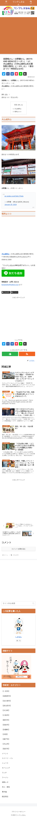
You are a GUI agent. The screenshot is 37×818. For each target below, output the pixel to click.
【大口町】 (6, 710)
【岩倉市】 (6, 725)
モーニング (6, 768)
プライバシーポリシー (18, 811)
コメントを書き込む (18, 549)
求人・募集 (6, 787)
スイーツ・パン (7, 758)
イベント (15, 292)
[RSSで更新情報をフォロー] (27, 354)
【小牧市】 (6, 715)
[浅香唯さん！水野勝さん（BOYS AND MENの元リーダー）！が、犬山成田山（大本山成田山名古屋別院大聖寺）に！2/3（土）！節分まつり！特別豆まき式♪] (12, 74)
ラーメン (5, 777)
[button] (25, 74)
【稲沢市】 (6, 749)
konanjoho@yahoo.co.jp (10, 284)
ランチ (4, 772)
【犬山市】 (7, 292)
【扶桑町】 (6, 729)
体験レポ (5, 782)
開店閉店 (5, 796)
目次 (15, 105)
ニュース (5, 763)
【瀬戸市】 (6, 739)
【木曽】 (5, 734)
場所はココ (17, 111)
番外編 (4, 792)
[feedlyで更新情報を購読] (10, 354)
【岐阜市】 (6, 720)
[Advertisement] (18, 35)
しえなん (18, 637)
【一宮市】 (6, 691)
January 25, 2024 (11, 204)
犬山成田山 (17, 108)
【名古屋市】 (6, 701)
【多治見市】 (6, 705)
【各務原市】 (6, 696)
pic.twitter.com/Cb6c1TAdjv (14, 196)
